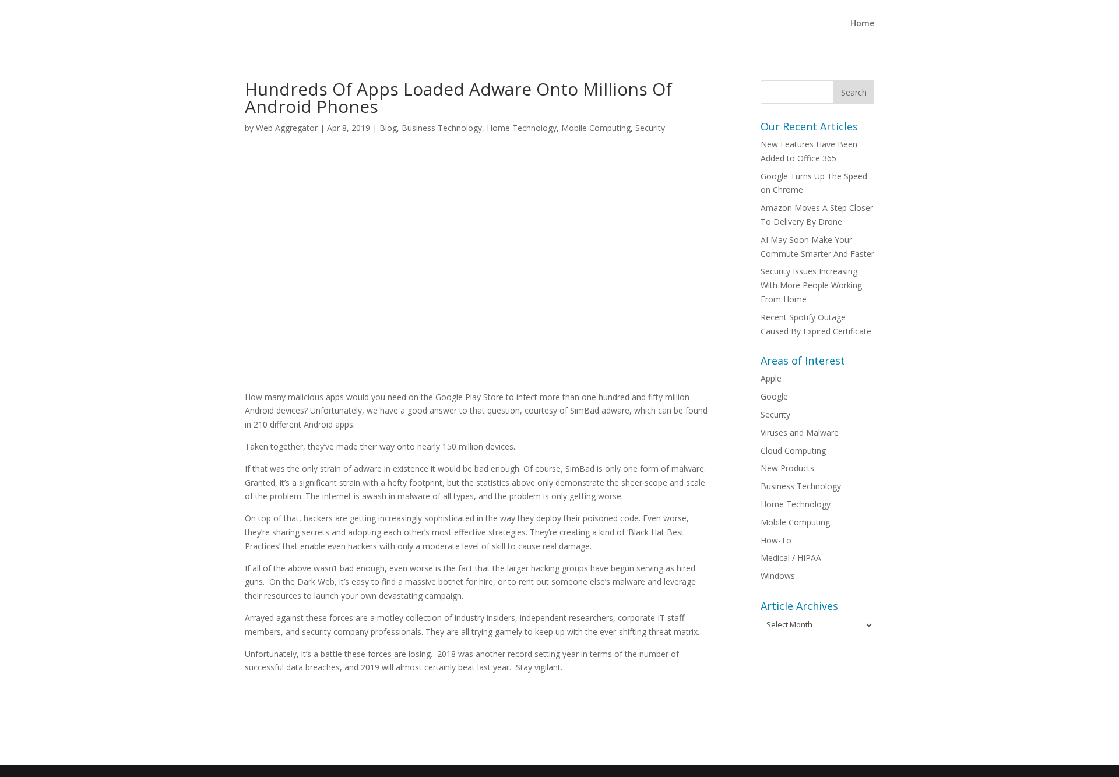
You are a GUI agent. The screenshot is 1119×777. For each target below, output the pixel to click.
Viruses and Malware (800, 432)
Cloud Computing (793, 450)
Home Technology (522, 127)
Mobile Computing (596, 127)
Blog (388, 127)
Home (862, 24)
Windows (778, 575)
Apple (771, 378)
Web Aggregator (287, 127)
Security (650, 127)
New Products (787, 468)
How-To (776, 540)
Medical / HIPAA (791, 557)
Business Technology (442, 127)
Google (774, 396)
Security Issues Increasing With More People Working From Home (811, 285)
